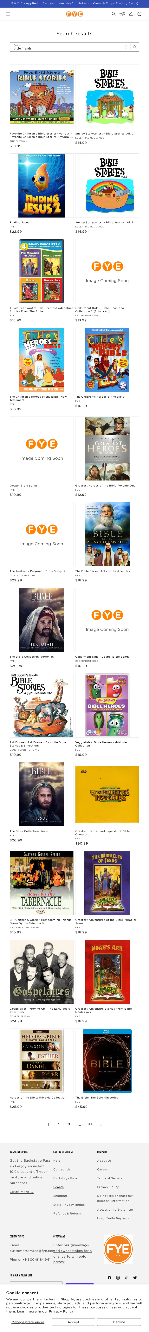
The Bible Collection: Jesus (29, 831)
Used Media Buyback (113, 1218)
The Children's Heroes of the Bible (99, 396)
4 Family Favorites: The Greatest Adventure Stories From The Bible (41, 310)
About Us (104, 1160)
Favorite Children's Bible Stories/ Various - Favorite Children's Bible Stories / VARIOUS (41, 135)
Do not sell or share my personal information (115, 1198)
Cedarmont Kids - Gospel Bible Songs (102, 656)
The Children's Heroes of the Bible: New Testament (38, 398)
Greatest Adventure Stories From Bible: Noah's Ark (104, 1010)
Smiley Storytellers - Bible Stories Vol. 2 (104, 133)
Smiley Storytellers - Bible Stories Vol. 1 (104, 222)
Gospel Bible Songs (24, 485)
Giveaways (59, 1236)
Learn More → (22, 1192)
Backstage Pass (65, 1178)
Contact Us (61, 1169)
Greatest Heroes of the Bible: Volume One (105, 485)
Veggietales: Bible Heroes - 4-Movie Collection (101, 744)
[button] (8, 14)
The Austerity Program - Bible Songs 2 (37, 571)
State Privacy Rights (69, 1204)
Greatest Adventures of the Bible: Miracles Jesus (106, 921)
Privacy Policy (61, 1311)
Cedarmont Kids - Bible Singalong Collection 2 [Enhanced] (99, 310)
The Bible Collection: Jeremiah (32, 656)
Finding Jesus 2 (21, 222)
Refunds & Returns (67, 1213)
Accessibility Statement (115, 1209)
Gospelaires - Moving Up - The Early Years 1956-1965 (40, 1010)
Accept (73, 1322)
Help (56, 1160)
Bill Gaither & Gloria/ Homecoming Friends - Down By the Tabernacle (42, 921)
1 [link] (48, 1124)
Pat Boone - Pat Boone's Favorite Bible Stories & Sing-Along (38, 744)
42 (90, 1124)
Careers (103, 1169)
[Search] (135, 47)
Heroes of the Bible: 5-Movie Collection (38, 1097)
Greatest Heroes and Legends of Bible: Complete (103, 833)
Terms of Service (110, 1178)
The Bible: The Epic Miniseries (96, 1097)
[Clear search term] (126, 47)
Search (58, 1187)
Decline (119, 1322)
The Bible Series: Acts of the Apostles (102, 571)
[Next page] (100, 1124)
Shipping (60, 1195)
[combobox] (74, 47)
